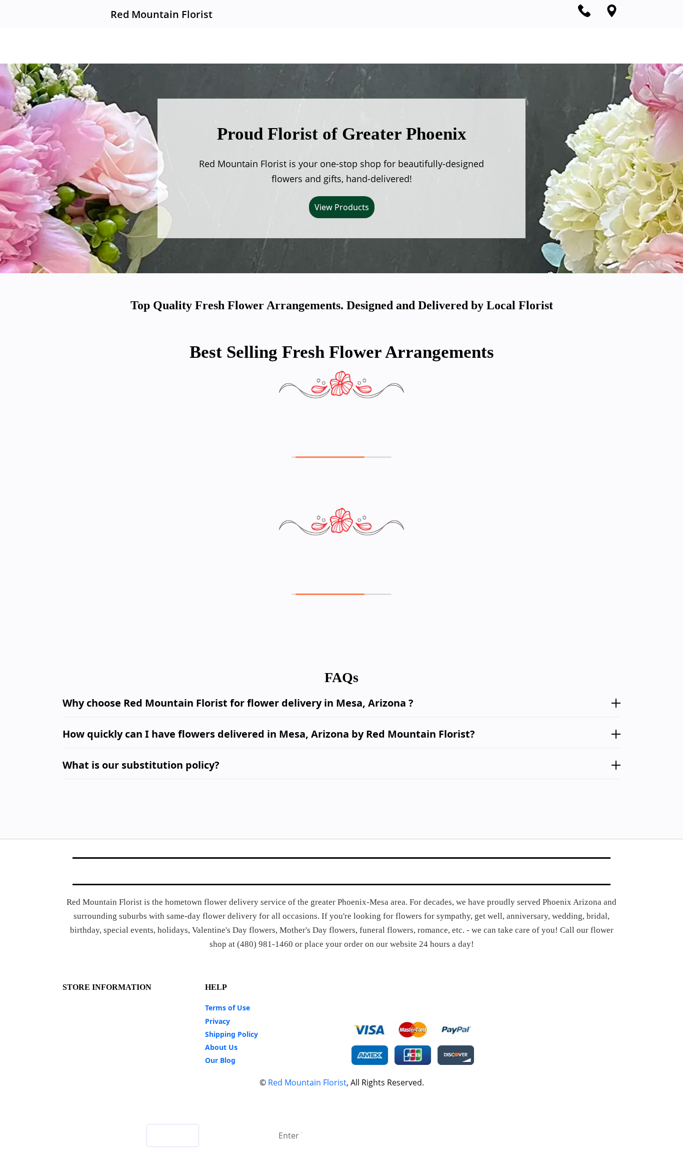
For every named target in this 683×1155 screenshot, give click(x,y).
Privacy (217, 1021)
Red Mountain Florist (307, 1082)
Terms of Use (227, 1007)
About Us (221, 1047)
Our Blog (220, 1060)
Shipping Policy (231, 1034)
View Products (341, 207)
